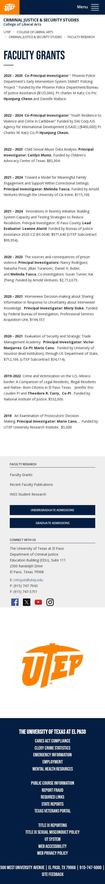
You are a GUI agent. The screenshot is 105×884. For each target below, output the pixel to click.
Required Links (52, 797)
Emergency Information (52, 755)
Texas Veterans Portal (52, 811)
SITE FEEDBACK (52, 874)
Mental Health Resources (52, 769)
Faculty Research (81, 37)
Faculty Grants (21, 474)
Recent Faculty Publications (31, 484)
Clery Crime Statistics (52, 748)
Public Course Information (52, 783)
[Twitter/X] (26, 602)
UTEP (7, 32)
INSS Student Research (28, 494)
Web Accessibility (52, 846)
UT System (53, 839)
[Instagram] (50, 602)
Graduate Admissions (53, 523)
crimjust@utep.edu (28, 580)
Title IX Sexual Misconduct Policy (52, 832)
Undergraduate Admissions (52, 510)
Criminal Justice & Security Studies (41, 20)
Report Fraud (52, 790)
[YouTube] (38, 602)
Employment (52, 762)
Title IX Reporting (52, 825)
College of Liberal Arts (22, 24)
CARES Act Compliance (52, 741)
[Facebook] (15, 602)
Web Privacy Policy (52, 853)
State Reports (52, 804)
